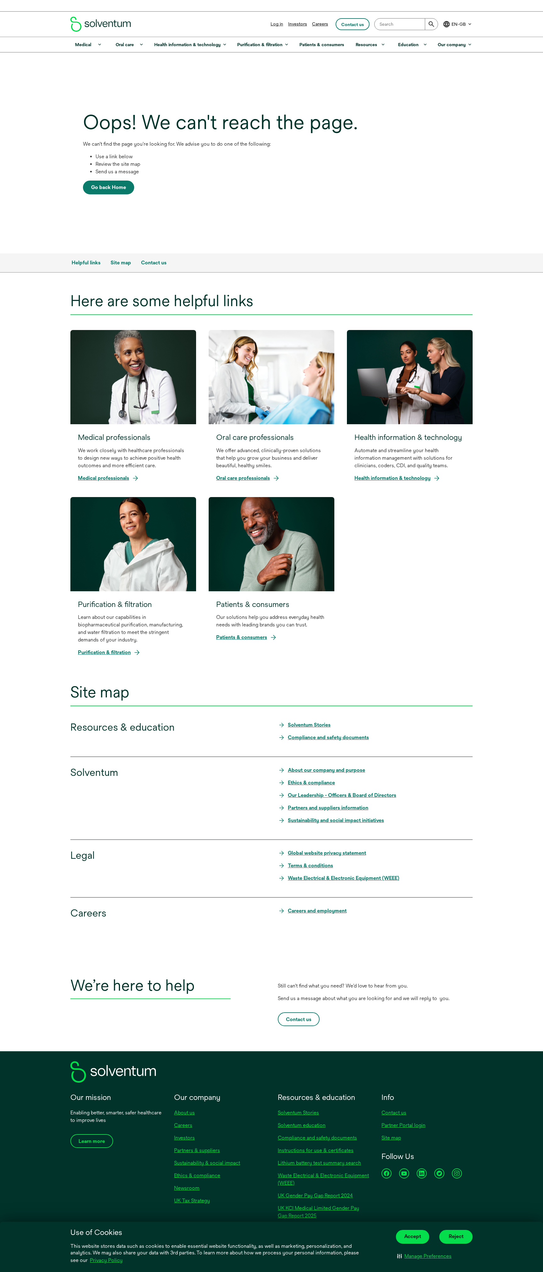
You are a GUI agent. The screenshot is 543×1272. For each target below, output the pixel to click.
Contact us (393, 1113)
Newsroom (187, 1188)
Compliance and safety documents (317, 1138)
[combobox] (406, 24)
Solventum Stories (298, 1113)
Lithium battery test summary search (319, 1163)
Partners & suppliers (197, 1150)
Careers (320, 23)
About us (184, 1113)
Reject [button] (456, 1236)
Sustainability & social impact (207, 1163)
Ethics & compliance (197, 1175)
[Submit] (431, 24)
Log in (277, 23)
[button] (424, 1256)
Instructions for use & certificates (316, 1150)
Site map (391, 1138)
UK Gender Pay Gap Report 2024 (315, 1196)
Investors (297, 23)
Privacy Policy (106, 1260)
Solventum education (302, 1125)
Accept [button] (412, 1236)
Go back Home (108, 187)
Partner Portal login (403, 1125)
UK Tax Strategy (192, 1201)
